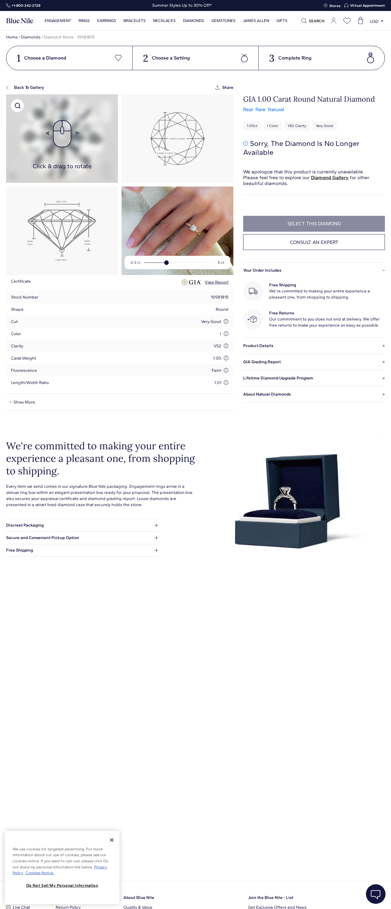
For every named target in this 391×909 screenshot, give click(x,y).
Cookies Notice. (39, 873)
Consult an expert (314, 242)
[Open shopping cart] (360, 20)
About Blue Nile (138, 897)
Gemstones (223, 21)
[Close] (112, 840)
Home (12, 37)
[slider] (166, 262)
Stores (335, 6)
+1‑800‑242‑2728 (25, 5)
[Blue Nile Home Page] (20, 21)
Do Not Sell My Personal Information (62, 885)
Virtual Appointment (367, 5)
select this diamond (314, 223)
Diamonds (31, 37)
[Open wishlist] (347, 20)
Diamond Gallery (330, 177)
